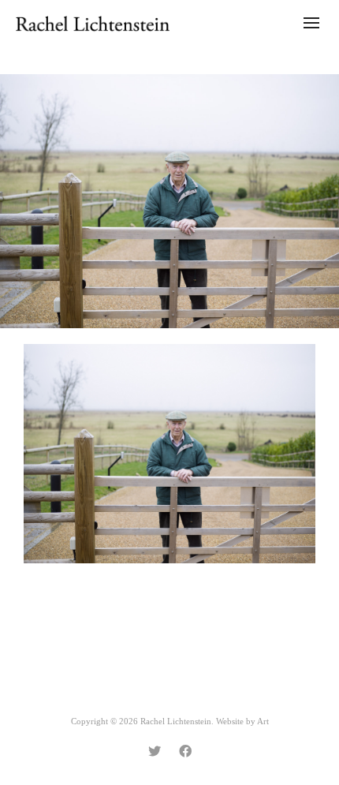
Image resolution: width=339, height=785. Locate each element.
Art (263, 721)
